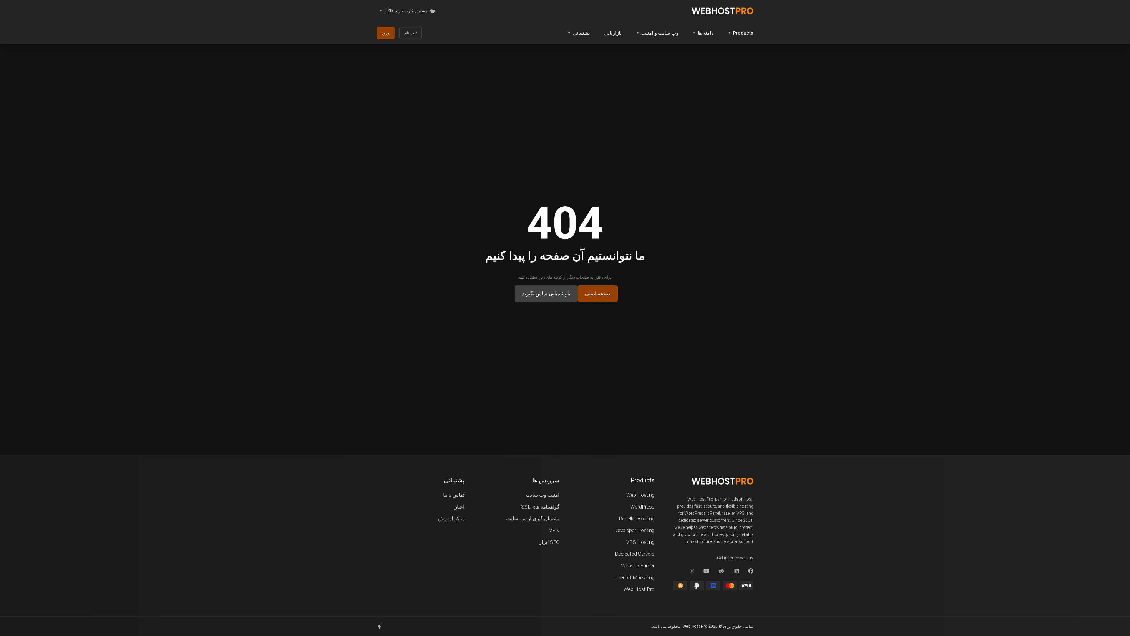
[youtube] (706, 571)
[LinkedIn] (736, 571)
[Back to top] (379, 626)
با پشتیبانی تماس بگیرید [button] (546, 294)
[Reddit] (721, 571)
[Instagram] (691, 571)
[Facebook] (750, 571)
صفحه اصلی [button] (597, 294)
